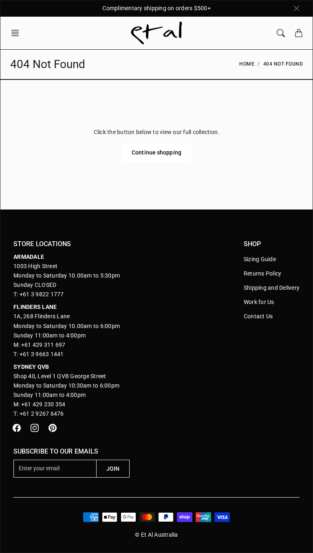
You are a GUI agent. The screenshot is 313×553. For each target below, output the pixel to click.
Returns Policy (263, 273)
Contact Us (258, 316)
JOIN (112, 468)
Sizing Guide (260, 259)
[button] (17, 33)
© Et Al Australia (156, 534)
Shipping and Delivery (272, 287)
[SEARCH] (281, 33)
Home (246, 64)
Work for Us (259, 302)
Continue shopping (156, 152)
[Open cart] (299, 33)
